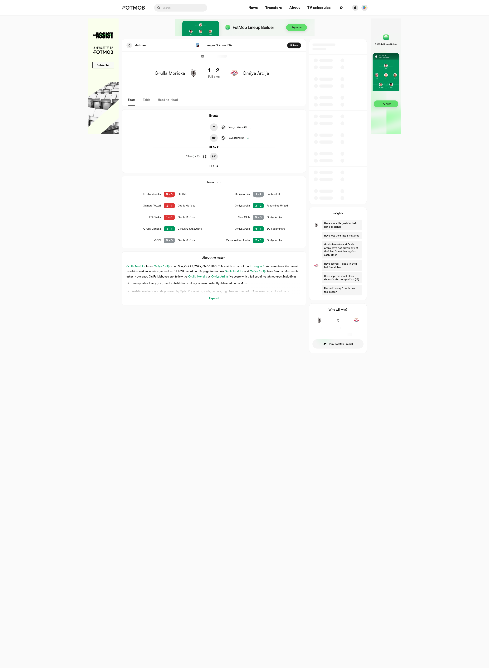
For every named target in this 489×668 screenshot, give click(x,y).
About (294, 7)
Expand (214, 298)
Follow (294, 45)
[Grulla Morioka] (319, 322)
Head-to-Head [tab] (168, 100)
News (253, 8)
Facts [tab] (131, 100)
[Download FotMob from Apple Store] (355, 8)
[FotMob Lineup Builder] (245, 27)
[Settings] (341, 8)
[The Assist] (103, 76)
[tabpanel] (245, 196)
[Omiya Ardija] (357, 322)
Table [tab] (146, 100)
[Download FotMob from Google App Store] (364, 8)
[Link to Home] (133, 8)
